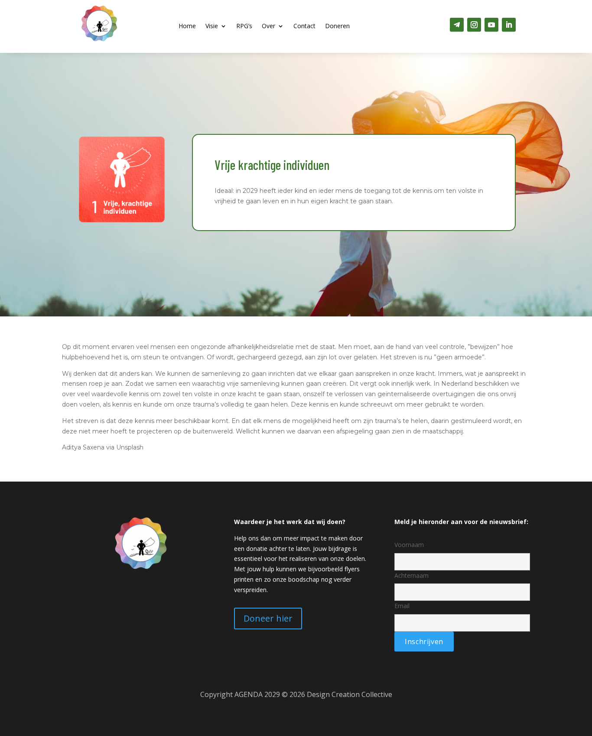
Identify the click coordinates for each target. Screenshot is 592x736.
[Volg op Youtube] (491, 25)
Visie (211, 26)
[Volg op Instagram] (474, 25)
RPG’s (244, 26)
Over (268, 26)
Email (402, 606)
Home (187, 26)
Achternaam (411, 575)
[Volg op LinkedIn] (509, 25)
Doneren (337, 26)
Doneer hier (268, 618)
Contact (304, 26)
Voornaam (409, 545)
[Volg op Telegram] (457, 25)
